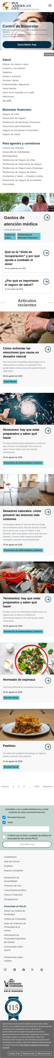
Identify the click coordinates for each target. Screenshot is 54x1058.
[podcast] (41, 969)
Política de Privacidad (15, 919)
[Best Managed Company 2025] (27, 986)
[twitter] (32, 969)
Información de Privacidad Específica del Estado (15, 938)
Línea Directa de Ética (15, 890)
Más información (44, 1053)
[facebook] (23, 969)
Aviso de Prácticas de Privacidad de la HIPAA (15, 927)
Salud (10, 822)
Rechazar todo (28, 1053)
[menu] (50, 6)
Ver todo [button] (7, 100)
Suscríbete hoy (27, 44)
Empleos (8, 866)
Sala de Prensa (11, 861)
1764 (36, 786)
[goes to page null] (45, 217)
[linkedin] (14, 969)
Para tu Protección (13, 895)
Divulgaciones (11, 899)
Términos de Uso (12, 885)
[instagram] (5, 969)
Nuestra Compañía (13, 870)
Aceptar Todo (14, 1053)
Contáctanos (10, 857)
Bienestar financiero (16, 817)
